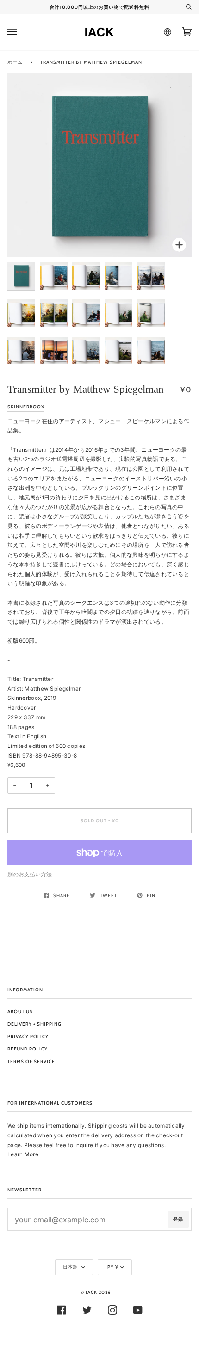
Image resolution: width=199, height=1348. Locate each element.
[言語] (166, 32)
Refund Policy (27, 1049)
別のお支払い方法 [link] (29, 874)
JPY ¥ (112, 1267)
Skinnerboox (25, 407)
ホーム (15, 62)
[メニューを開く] (21, 32)
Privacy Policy (28, 1036)
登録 (178, 1219)
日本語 (71, 1267)
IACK (91, 1292)
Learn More (22, 1154)
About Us (20, 1011)
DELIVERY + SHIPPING (34, 1024)
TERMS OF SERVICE (31, 1061)
